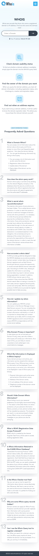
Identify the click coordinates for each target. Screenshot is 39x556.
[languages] (35, 4)
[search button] (32, 33)
